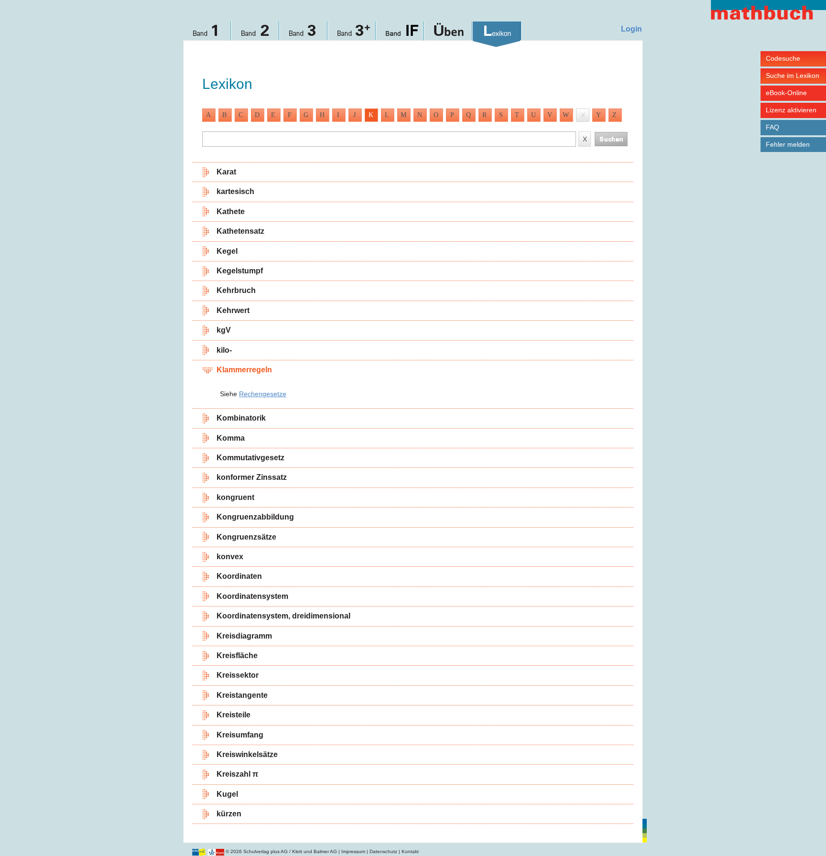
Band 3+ (352, 34)
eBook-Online (786, 93)
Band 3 (304, 34)
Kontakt (410, 851)
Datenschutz (383, 851)
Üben (448, 34)
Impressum (353, 851)
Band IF (400, 34)
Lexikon (497, 34)
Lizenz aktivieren (791, 110)
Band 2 (255, 34)
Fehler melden (788, 144)
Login (631, 29)
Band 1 (207, 34)
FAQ (772, 127)
